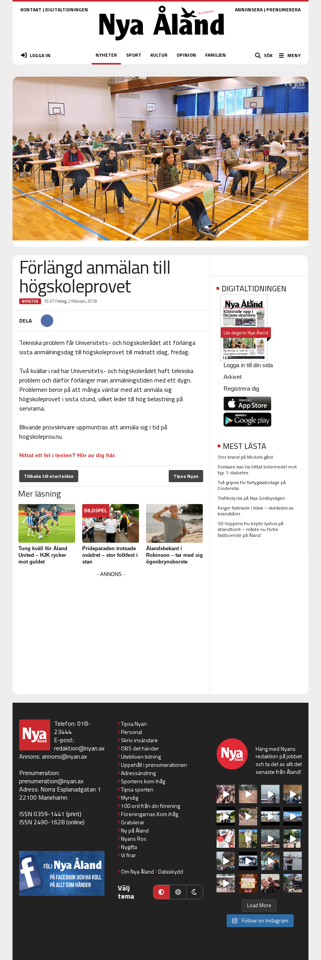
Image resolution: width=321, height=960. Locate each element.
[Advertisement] (111, 634)
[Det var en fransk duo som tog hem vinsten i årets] (270, 816)
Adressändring (138, 773)
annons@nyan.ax (64, 756)
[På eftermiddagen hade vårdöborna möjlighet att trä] (225, 816)
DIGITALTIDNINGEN (66, 9)
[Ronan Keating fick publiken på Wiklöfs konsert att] (225, 861)
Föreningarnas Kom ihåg (149, 814)
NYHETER (106, 55)
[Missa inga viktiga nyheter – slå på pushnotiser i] (225, 838)
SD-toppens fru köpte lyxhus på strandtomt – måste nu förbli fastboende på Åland (250, 529)
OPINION (186, 55)
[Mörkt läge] (194, 892)
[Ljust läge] (178, 892)
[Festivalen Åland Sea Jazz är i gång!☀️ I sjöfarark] (292, 794)
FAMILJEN (215, 55)
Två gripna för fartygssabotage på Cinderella (252, 485)
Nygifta (129, 847)
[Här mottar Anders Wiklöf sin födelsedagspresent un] (270, 861)
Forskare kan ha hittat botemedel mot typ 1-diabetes (257, 469)
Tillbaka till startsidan (49, 476)
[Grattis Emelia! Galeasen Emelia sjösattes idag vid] (292, 861)
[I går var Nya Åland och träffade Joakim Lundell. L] (270, 883)
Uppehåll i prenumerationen (154, 765)
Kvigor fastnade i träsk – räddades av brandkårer (256, 510)
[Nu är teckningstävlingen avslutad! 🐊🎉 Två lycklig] (248, 883)
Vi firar (128, 855)
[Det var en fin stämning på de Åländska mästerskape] (248, 794)
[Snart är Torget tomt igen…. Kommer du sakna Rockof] (292, 838)
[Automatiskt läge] (161, 892)
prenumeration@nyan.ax (51, 781)
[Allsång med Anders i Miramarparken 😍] (248, 861)
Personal (131, 732)
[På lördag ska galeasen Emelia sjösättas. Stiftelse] (292, 883)
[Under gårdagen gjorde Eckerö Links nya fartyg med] (292, 816)
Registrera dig (241, 388)
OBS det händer (140, 748)
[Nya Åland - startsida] (161, 43)
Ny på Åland (135, 830)
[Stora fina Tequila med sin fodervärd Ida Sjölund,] (248, 838)
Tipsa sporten (137, 789)
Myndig (129, 797)
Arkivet (233, 376)
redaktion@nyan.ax (79, 748)
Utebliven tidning (141, 756)
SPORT (133, 55)
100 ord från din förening (150, 806)
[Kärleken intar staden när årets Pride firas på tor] (225, 794)
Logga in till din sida (248, 365)
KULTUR (159, 55)
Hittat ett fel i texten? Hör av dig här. (67, 455)
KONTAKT (30, 9)
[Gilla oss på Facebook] (62, 873)
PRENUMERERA (283, 9)
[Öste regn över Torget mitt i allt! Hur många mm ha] (225, 883)
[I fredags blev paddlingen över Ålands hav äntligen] (270, 794)
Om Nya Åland (137, 871)
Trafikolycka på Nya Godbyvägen (251, 498)
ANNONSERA (249, 9)
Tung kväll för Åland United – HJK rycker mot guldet (42, 555)
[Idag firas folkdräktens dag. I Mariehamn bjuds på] (270, 838)
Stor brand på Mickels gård (245, 457)
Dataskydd (170, 871)
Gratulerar (132, 822)
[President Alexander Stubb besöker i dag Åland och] (248, 816)
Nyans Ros (133, 838)
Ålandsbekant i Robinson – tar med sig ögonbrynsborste (174, 555)
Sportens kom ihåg (143, 781)
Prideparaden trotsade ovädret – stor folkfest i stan (110, 555)
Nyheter (30, 301)
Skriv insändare (139, 740)
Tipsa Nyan (185, 476)
